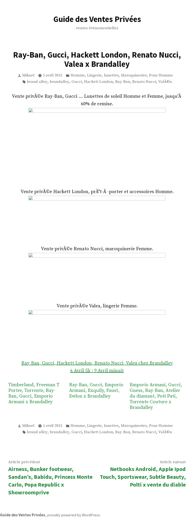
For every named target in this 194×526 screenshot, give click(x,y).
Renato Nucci (144, 81)
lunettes (111, 75)
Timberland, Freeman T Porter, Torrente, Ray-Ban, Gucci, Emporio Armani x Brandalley (33, 393)
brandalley (59, 81)
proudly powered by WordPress (73, 515)
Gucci (76, 81)
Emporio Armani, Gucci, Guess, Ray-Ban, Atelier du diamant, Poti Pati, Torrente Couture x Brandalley (156, 396)
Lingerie (94, 75)
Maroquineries (134, 75)
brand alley (37, 81)
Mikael (28, 75)
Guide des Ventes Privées (97, 19)
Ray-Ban (122, 81)
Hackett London (98, 81)
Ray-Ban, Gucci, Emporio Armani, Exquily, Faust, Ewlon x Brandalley (96, 390)
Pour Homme (161, 75)
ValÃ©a (165, 81)
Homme (78, 75)
